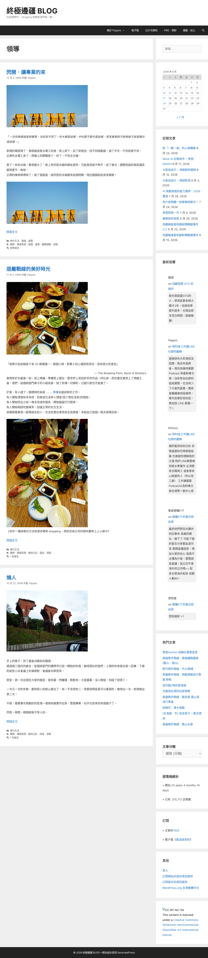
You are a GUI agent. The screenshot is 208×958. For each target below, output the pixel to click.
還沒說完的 (183, 839)
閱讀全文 (12, 232)
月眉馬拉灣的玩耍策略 (176, 691)
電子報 (135, 30)
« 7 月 (180, 117)
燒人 (11, 577)
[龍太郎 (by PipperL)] (47, 526)
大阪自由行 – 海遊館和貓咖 (179, 169)
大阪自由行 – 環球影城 (176, 180)
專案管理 (21, 244)
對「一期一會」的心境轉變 (179, 148)
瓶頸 (30, 244)
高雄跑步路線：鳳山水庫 (177, 724)
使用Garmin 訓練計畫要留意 (180, 652)
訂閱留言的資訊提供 (174, 882)
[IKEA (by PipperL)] (47, 222)
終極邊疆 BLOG (32, 10)
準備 (55, 392)
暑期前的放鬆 (170, 218)
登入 (165, 870)
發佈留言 (14, 248)
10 (164, 93)
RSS (176, 830)
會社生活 (14, 240)
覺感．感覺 (27, 240)
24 (164, 103)
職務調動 (46, 244)
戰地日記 (32, 552)
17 (164, 98)
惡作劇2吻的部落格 (174, 685)
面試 (42, 552)
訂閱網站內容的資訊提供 (177, 876)
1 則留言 (14, 556)
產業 (37, 244)
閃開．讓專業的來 (26, 72)
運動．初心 (189, 30)
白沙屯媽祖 (151, 30)
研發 (42, 734)
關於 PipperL (114, 30)
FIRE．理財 (170, 30)
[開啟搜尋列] (203, 30)
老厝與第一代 (170, 212)
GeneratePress (126, 952)
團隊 (12, 244)
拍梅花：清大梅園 (173, 707)
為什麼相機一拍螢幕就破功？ (180, 202)
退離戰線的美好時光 (28, 269)
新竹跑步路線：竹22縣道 (177, 668)
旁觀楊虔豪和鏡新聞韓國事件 (180, 235)
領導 (55, 244)
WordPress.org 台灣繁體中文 (180, 888)
